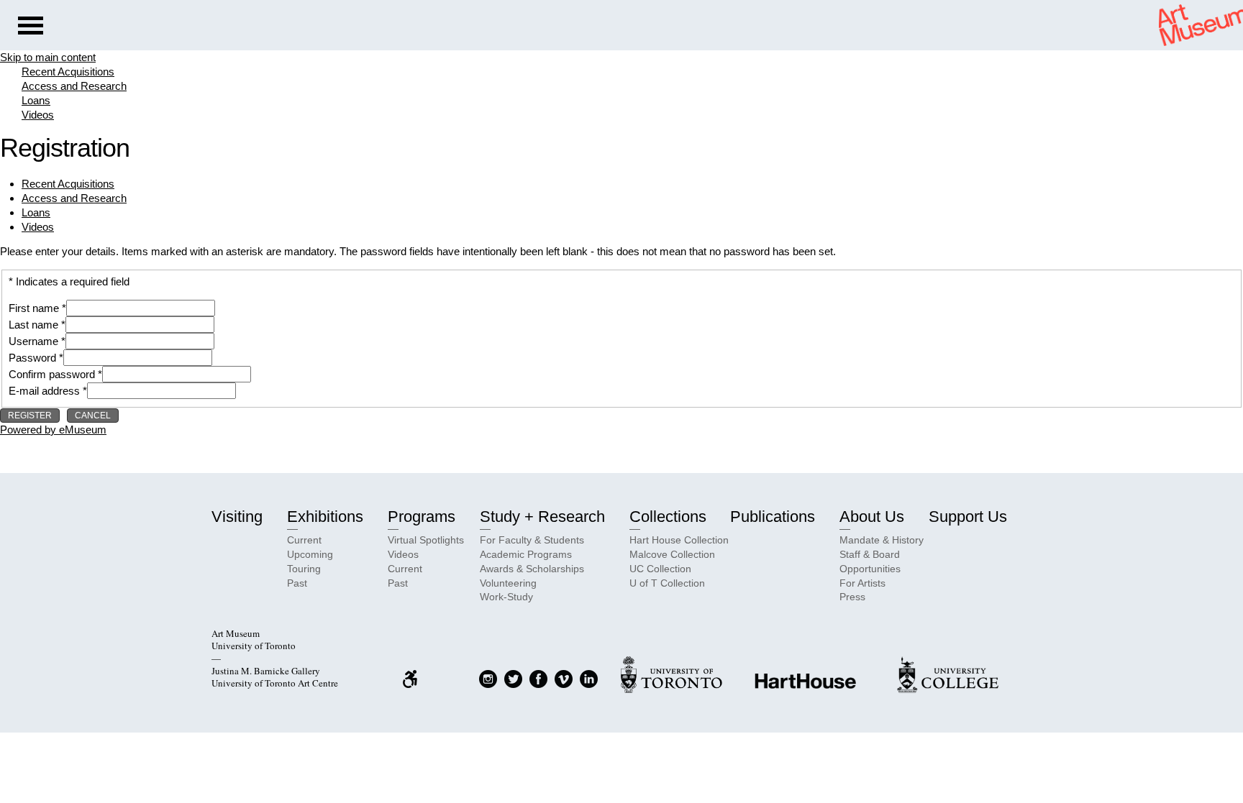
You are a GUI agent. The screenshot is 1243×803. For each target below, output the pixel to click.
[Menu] (30, 27)
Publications (772, 517)
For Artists (862, 583)
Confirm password (52, 374)
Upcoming (310, 554)
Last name (33, 324)
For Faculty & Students (532, 540)
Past (297, 583)
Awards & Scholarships (532, 568)
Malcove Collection (672, 554)
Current (304, 540)
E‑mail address (44, 391)
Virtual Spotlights (426, 540)
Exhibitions (325, 517)
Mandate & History (881, 540)
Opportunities (870, 568)
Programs (421, 517)
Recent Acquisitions (68, 71)
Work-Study (506, 596)
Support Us (968, 517)
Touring (304, 568)
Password (32, 358)
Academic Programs (526, 554)
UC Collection (660, 568)
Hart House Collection (679, 540)
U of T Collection (667, 583)
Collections (667, 517)
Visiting (237, 517)
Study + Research (542, 517)
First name (34, 308)
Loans (36, 100)
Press (852, 596)
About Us (871, 517)
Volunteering (508, 583)
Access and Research (74, 86)
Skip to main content (48, 57)
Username (33, 341)
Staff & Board (869, 554)
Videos (38, 115)
